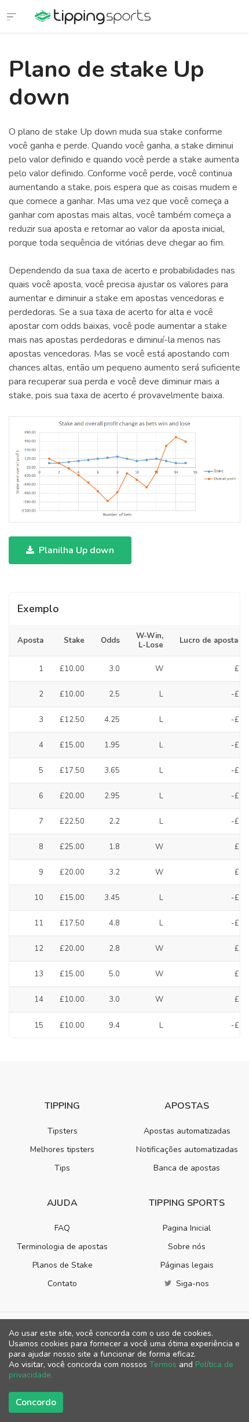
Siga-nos (191, 1283)
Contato (62, 1283)
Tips (62, 1167)
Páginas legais (187, 1265)
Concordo (36, 1402)
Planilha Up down (75, 550)
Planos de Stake (62, 1265)
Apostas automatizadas (187, 1130)
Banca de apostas (186, 1167)
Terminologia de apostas (62, 1246)
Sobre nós (187, 1246)
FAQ (62, 1228)
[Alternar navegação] (11, 16)
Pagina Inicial (187, 1228)
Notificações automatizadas (187, 1149)
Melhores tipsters (62, 1149)
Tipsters (62, 1130)
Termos (163, 1364)
